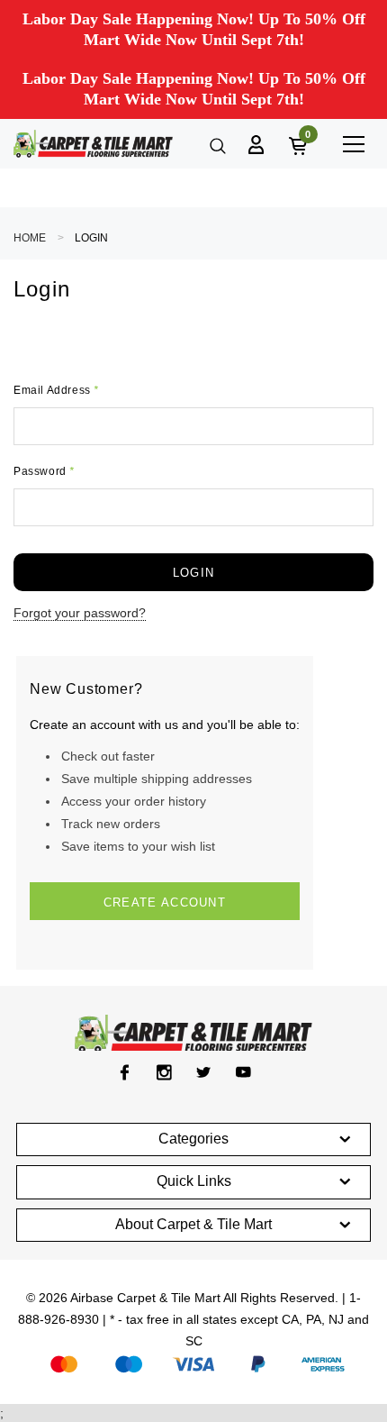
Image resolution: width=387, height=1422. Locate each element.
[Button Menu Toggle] (353, 144)
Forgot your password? (80, 613)
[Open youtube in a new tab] (243, 1072)
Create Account (165, 902)
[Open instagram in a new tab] (164, 1072)
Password (44, 471)
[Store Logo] (93, 144)
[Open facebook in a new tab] (124, 1072)
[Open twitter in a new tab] (204, 1072)
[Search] (216, 144)
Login (91, 237)
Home (30, 237)
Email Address (56, 390)
